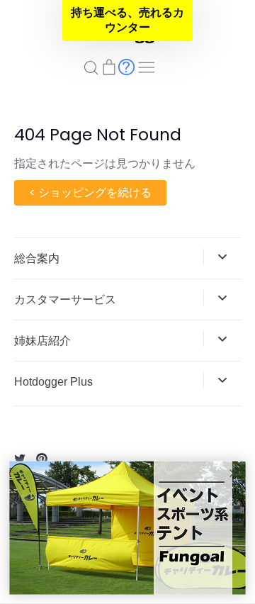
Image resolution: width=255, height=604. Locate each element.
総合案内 (37, 258)
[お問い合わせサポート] (126, 66)
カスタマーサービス (65, 299)
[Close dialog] (233, 473)
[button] (127, 20)
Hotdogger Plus (53, 382)
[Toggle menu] (146, 66)
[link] (127, 528)
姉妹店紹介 (42, 341)
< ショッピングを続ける (90, 192)
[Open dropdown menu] (222, 256)
